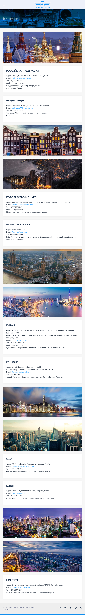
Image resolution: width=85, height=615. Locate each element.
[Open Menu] (4, 4)
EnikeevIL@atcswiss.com (21, 78)
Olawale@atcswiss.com (21, 587)
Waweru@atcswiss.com (21, 232)
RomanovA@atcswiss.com (22, 372)
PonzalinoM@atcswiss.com (22, 205)
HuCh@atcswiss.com (20, 340)
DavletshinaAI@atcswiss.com (23, 466)
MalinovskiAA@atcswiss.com (23, 108)
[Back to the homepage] (42, 4)
